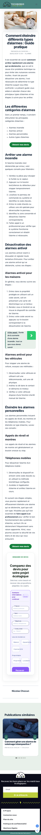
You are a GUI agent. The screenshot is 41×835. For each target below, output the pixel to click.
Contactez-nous (10, 815)
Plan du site (8, 819)
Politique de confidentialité (14, 823)
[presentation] (20, 728)
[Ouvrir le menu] (36, 4)
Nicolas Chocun (21, 51)
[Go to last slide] (6, 737)
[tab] (16, 757)
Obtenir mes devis (20, 145)
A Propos (7, 810)
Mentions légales (10, 828)
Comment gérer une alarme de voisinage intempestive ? (20, 743)
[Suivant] (35, 737)
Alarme (28, 53)
